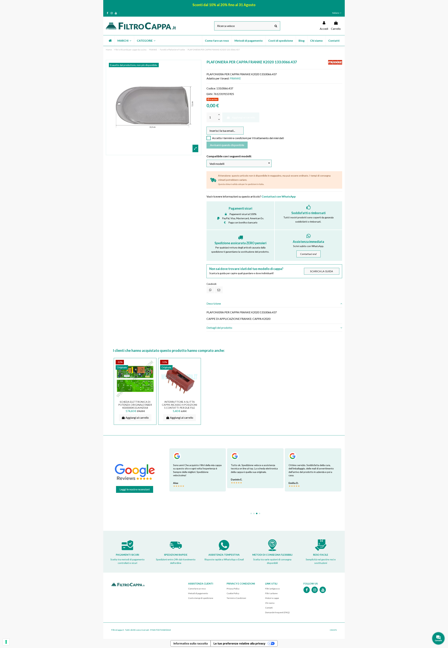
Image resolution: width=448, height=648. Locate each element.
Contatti (269, 607)
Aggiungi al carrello (243, 117)
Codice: (211, 88)
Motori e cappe (272, 598)
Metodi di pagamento (198, 593)
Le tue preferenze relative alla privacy (239, 643)
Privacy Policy (233, 588)
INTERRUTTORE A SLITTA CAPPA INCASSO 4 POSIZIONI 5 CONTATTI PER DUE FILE (179, 404)
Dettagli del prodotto (219, 327)
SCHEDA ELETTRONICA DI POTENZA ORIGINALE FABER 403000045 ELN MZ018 (135, 404)
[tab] (274, 303)
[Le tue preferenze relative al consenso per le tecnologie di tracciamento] (6, 642)
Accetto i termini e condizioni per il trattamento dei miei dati (248, 138)
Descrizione (213, 303)
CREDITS (333, 630)
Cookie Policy (233, 593)
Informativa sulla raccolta (190, 643)
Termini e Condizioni (236, 598)
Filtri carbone (271, 593)
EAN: (209, 94)
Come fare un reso (197, 588)
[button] (124, 40)
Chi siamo (269, 603)
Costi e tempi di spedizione (200, 598)
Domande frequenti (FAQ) (277, 612)
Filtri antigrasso (272, 588)
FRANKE (235, 78)
